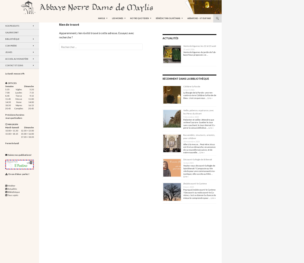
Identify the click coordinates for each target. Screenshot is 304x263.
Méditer (11, 185)
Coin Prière (11, 46)
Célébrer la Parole (191, 86)
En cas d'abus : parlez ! (18, 174)
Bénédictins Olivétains (168, 18)
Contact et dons (14, 65)
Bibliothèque (12, 39)
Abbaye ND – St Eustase (199, 18)
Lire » (210, 98)
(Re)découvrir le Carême (195, 183)
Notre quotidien (139, 18)
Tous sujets (13, 195)
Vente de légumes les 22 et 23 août (199, 46)
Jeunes (8, 52)
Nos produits (12, 26)
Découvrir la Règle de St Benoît (197, 159)
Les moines (117, 18)
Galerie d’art (12, 32)
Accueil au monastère (16, 59)
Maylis (101, 18)
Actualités (12, 189)
